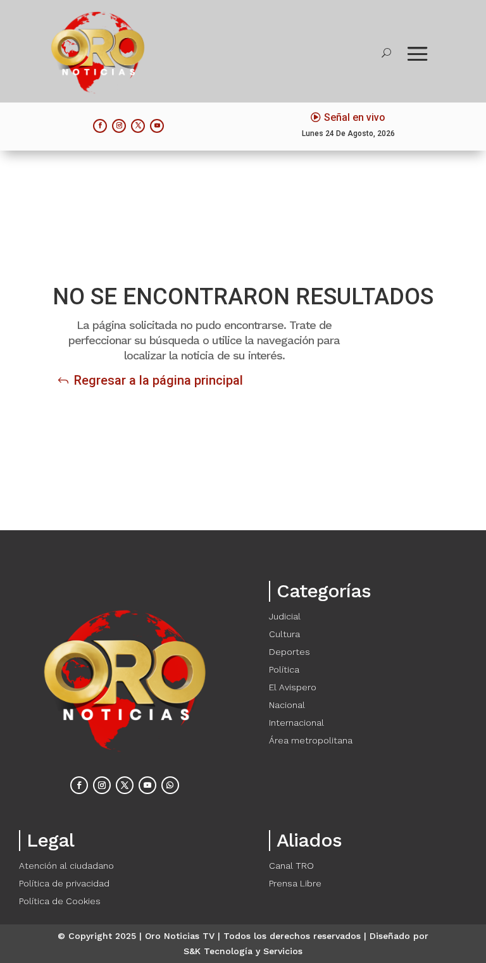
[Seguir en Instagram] (119, 126)
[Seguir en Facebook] (100, 126)
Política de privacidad (64, 883)
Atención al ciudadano (66, 865)
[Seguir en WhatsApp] (170, 785)
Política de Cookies (60, 901)
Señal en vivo (354, 117)
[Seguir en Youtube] (157, 126)
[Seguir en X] (138, 126)
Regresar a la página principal (158, 380)
